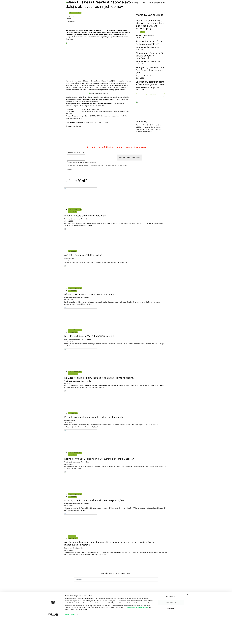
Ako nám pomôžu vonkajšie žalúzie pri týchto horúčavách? (150, 56)
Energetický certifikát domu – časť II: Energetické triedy (150, 83)
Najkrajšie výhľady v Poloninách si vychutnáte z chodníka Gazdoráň (99, 458)
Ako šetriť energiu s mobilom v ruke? (83, 255)
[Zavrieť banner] (187, 594)
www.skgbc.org (75, 126)
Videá (142, 31)
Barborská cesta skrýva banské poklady (85, 215)
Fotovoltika (141, 121)
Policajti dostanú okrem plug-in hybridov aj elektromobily (93, 417)
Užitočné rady (155, 47)
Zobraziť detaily (70, 614)
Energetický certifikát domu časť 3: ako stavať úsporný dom (150, 70)
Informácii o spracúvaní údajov (137, 607)
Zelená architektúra (75, 13)
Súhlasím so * (82, 162)
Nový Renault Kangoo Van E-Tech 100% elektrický (89, 336)
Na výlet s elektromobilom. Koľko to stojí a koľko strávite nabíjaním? (99, 377)
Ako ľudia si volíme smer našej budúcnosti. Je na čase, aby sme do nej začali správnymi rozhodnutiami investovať (109, 543)
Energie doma (155, 76)
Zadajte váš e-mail (75, 153)
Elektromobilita (73, 332)
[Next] (116, 558)
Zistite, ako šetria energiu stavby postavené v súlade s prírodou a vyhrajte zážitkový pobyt (150, 24)
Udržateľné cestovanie (75, 209)
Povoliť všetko (171, 597)
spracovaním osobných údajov (86, 162)
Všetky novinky (150, 95)
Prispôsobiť (170, 602)
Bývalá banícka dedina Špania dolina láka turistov (90, 294)
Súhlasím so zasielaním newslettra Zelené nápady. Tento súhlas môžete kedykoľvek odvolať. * (98, 165)
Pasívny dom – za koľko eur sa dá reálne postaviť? (150, 42)
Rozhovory (139, 35)
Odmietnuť (170, 608)
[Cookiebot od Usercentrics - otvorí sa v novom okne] (53, 614)
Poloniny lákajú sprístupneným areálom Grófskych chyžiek (94, 500)
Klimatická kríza (73, 538)
